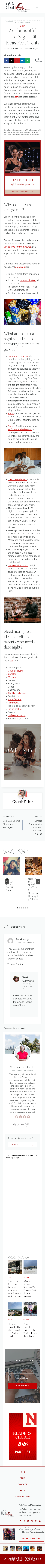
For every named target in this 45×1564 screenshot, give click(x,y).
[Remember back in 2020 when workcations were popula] (26, 1548)
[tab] (17, 907)
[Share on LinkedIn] (22, 60)
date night (20, 267)
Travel (10, 1277)
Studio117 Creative (24, 1561)
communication (28, 280)
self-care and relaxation (20, 429)
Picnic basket (14, 709)
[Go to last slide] (7, 881)
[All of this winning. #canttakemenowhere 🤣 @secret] (12, 1548)
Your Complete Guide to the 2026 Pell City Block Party (30, 1330)
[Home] (5, 21)
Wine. (11, 413)
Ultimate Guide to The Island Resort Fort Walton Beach (14, 1330)
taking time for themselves (17, 246)
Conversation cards (18, 565)
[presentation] (11, 866)
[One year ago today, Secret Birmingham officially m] (39, 1548)
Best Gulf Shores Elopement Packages (11, 822)
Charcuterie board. (17, 479)
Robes (11, 426)
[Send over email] (27, 60)
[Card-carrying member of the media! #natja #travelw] (19, 1548)
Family (23, 26)
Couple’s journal (16, 671)
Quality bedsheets (17, 693)
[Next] (38, 881)
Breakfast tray (15, 699)
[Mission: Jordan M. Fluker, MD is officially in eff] (5, 1548)
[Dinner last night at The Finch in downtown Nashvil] (32, 1548)
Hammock (13, 702)
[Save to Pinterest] (17, 60)
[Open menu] (37, 7)
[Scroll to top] (42, 1558)
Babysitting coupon (18, 356)
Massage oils (14, 677)
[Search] (33, 1144)
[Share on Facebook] (6, 60)
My (21, 1124)
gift (17, 96)
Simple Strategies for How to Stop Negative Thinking (35, 825)
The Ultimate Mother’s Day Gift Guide (10, 885)
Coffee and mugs (16, 715)
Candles (12, 674)
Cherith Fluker (14, 49)
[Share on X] (11, 60)
